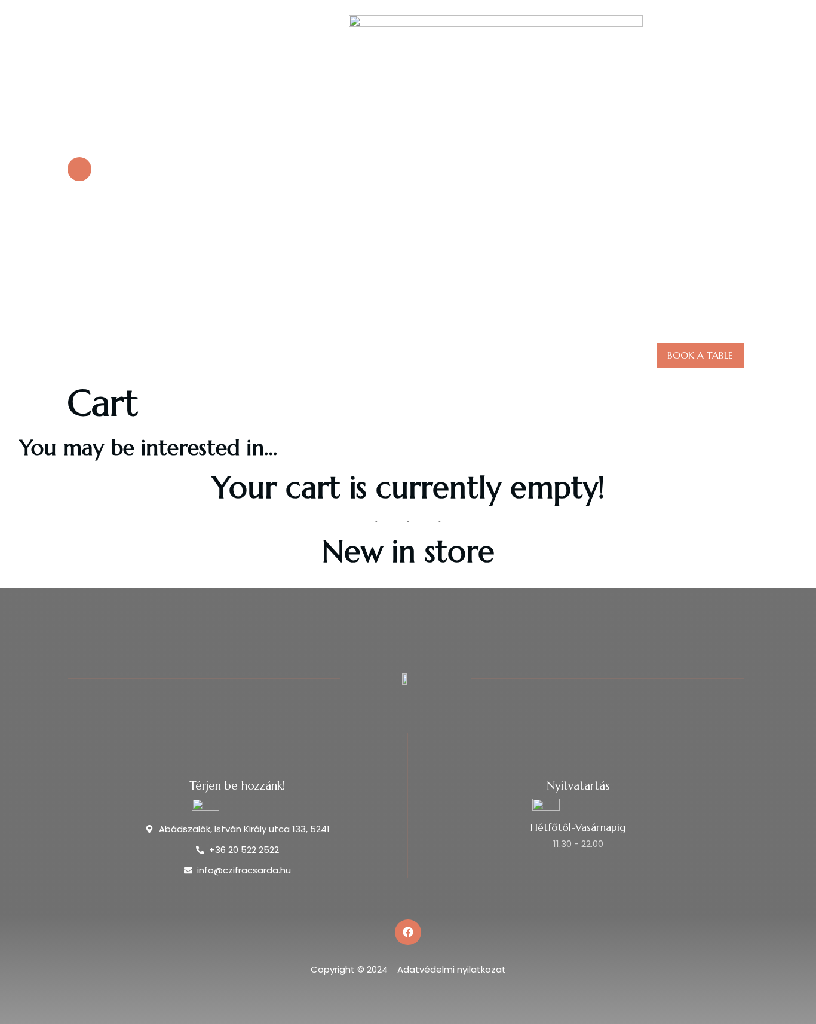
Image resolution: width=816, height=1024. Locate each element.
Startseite (314, 355)
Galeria (472, 355)
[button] (733, 166)
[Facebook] (408, 932)
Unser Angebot (396, 355)
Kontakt (531, 355)
